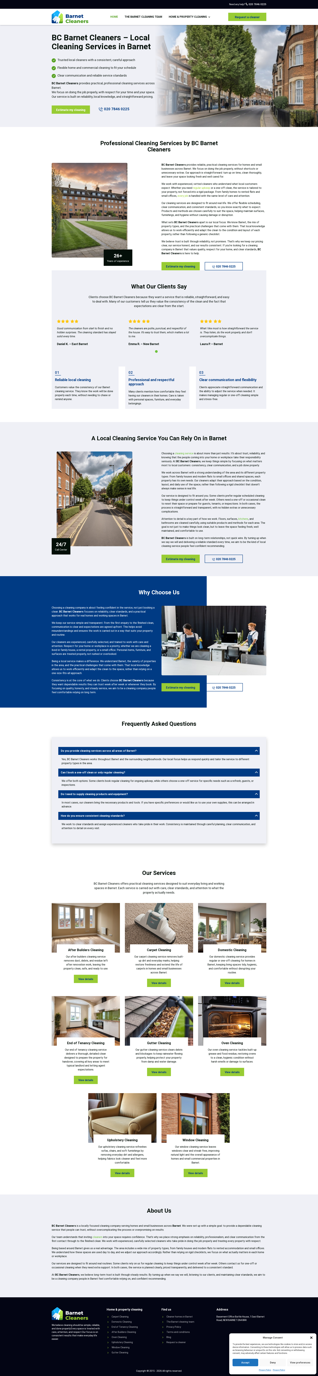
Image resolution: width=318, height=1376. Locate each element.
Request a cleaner (247, 17)
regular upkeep (201, 187)
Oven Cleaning (119, 1337)
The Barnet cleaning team (143, 16)
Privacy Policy (265, 1370)
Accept (245, 1362)
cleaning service (184, 453)
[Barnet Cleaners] (71, 16)
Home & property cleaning (188, 16)
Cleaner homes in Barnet (179, 1316)
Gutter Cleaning (120, 1352)
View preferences (300, 1362)
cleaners (98, 1237)
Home (114, 16)
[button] (311, 1337)
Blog (168, 1337)
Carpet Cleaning (120, 1316)
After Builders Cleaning (124, 1332)
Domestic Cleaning (122, 1321)
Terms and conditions (178, 1332)
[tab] (156, 351)
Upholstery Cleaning (122, 1342)
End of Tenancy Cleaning (125, 1327)
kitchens (243, 518)
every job (183, 195)
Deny (273, 1362)
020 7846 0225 (257, 4)
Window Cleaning (121, 1347)
